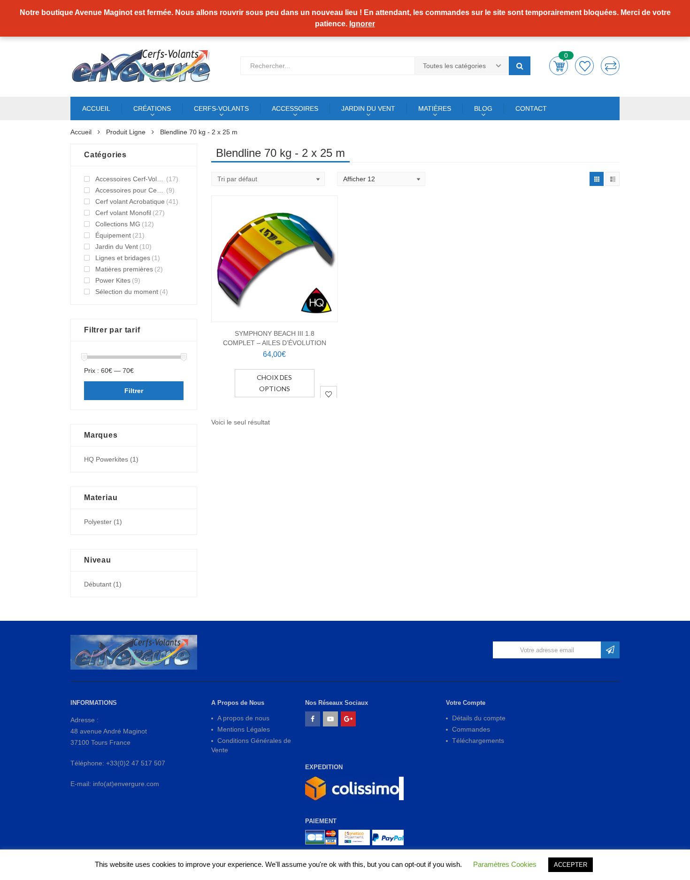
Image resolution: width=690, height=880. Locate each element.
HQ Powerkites (106, 459)
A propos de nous (243, 718)
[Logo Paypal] (388, 837)
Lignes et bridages (122, 258)
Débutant (97, 584)
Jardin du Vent (116, 246)
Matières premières (124, 269)
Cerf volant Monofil (123, 212)
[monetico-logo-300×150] (354, 837)
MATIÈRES (434, 108)
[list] (613, 179)
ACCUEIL (96, 108)
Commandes (471, 729)
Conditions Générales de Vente (251, 745)
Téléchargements (478, 740)
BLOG (483, 108)
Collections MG (117, 224)
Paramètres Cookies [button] (505, 864)
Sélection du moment (126, 291)
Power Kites (112, 280)
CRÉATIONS (152, 108)
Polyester (98, 521)
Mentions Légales (243, 729)
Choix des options (274, 383)
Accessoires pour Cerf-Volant (130, 190)
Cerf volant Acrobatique (130, 201)
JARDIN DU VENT (368, 108)
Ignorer (362, 24)
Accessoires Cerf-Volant (130, 179)
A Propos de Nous (237, 702)
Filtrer (133, 390)
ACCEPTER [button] (570, 864)
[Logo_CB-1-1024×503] (321, 837)
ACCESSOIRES (295, 108)
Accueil (81, 132)
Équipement (113, 235)
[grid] (597, 179)
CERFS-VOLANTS (221, 108)
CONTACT (531, 108)
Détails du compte (479, 718)
